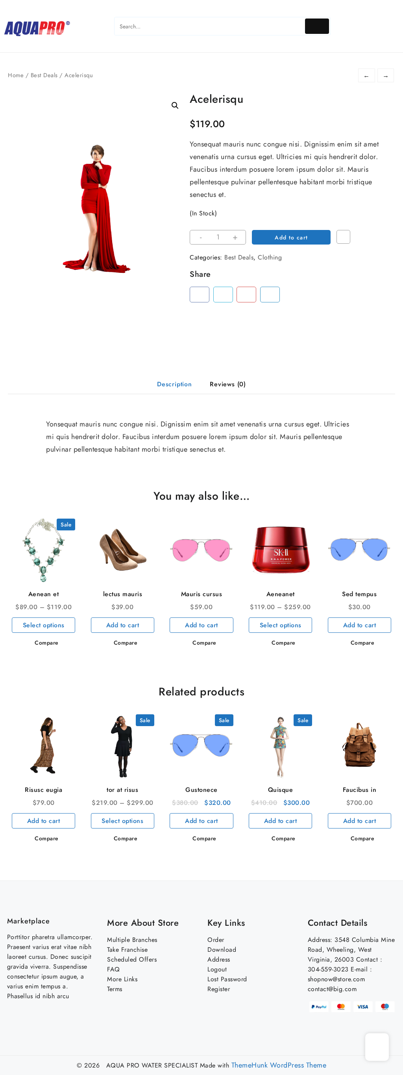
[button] (175, 105)
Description (174, 384)
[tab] (174, 385)
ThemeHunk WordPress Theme (279, 1065)
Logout (217, 969)
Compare (343, 237)
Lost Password (227, 979)
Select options (44, 625)
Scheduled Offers (132, 959)
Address (218, 959)
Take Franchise (127, 949)
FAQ (113, 969)
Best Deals (44, 75)
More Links (122, 979)
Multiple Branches (132, 939)
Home (16, 75)
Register (218, 988)
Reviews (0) (228, 384)
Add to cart (291, 237)
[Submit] (317, 26)
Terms (114, 988)
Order (215, 939)
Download (221, 949)
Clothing (270, 257)
